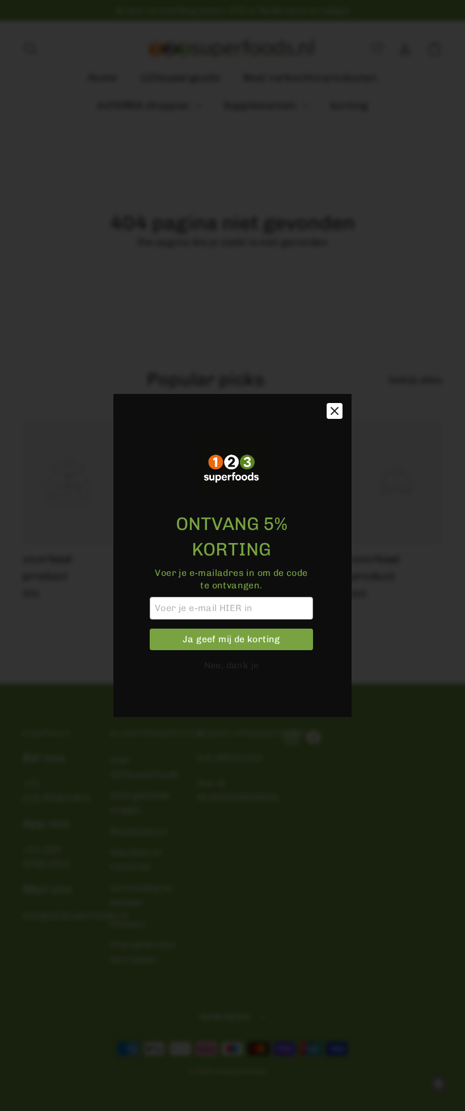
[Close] (335, 411)
